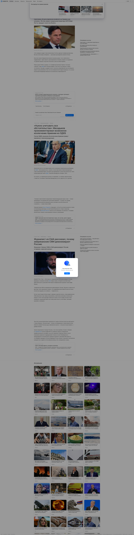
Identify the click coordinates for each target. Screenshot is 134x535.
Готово (67, 273)
